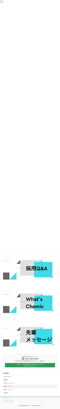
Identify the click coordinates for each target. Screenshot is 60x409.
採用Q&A (6, 392)
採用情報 (6, 373)
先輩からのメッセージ (9, 383)
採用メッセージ (7, 386)
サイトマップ (6, 398)
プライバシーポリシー (8, 401)
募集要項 (6, 379)
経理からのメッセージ (9, 389)
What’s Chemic (7, 376)
